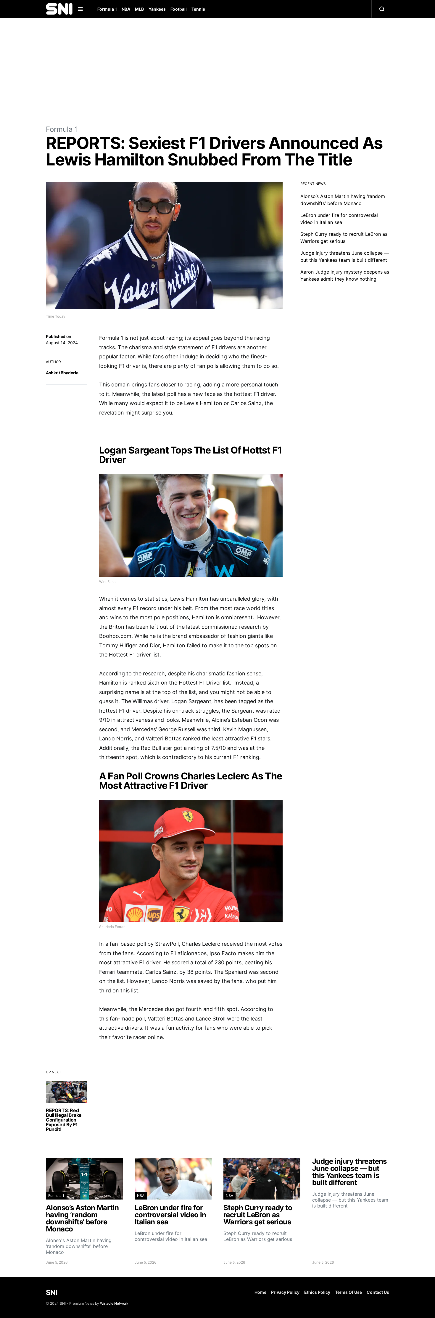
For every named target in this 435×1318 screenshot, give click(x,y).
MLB (139, 9)
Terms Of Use (348, 1292)
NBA (126, 9)
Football (178, 9)
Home (260, 1292)
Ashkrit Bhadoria (62, 372)
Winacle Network (114, 1303)
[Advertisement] (217, 71)
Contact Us (378, 1292)
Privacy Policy (285, 1292)
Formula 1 (107, 9)
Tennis (198, 9)
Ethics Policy (317, 1292)
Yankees (157, 9)
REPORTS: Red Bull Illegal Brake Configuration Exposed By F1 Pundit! (64, 1119)
